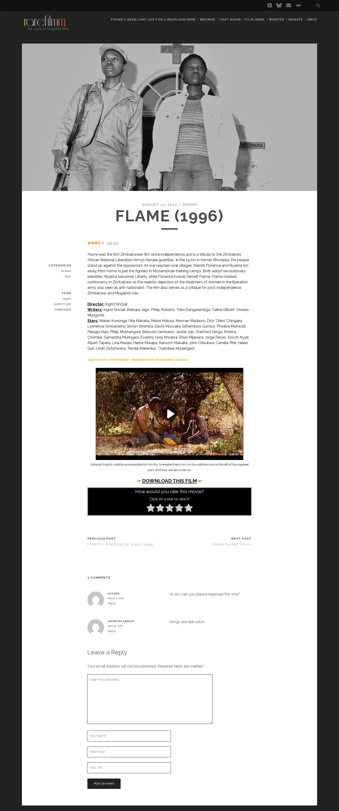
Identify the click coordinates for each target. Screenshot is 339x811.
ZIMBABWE (62, 309)
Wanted (276, 19)
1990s (66, 298)
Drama (189, 204)
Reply (112, 603)
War (68, 276)
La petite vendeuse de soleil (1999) (120, 544)
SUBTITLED (62, 304)
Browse (207, 19)
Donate (295, 19)
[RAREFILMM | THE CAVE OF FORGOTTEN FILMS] (46, 29)
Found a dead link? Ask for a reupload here (153, 19)
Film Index (254, 19)
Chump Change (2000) (231, 544)
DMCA (312, 19)
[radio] (150, 509)
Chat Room (230, 19)
